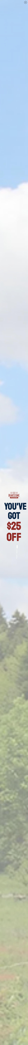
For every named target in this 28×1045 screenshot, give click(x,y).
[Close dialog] (25, 2)
